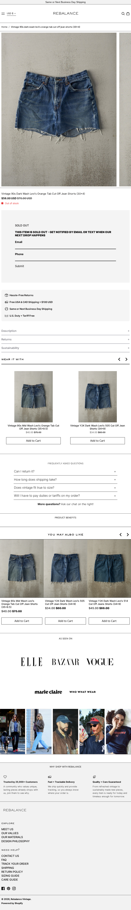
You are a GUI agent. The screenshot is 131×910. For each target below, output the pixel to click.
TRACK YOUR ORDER (14, 863)
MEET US (7, 829)
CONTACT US (10, 856)
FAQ (3, 859)
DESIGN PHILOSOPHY (15, 841)
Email (18, 242)
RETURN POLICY (12, 871)
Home (4, 27)
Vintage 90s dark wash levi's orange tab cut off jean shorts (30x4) (45, 27)
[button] (123, 14)
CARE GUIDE (9, 879)
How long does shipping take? (35, 479)
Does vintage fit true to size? (34, 487)
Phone (19, 254)
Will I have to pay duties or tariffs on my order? (47, 495)
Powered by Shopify (12, 903)
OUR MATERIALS (12, 837)
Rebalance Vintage (21, 899)
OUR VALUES (9, 833)
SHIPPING (7, 868)
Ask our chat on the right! (77, 504)
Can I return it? (24, 471)
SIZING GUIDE (10, 875)
